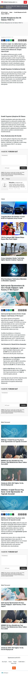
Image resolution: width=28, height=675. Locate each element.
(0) (15, 188)
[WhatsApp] (11, 40)
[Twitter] (4, 40)
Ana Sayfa (5, 12)
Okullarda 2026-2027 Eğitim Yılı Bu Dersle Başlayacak (16, 7)
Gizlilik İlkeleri (21, 661)
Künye (10, 661)
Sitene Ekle (13, 663)
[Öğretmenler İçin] (9, 2)
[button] (21, 40)
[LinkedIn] (9, 40)
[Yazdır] (19, 40)
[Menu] (25, 2)
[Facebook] (2, 40)
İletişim (15, 661)
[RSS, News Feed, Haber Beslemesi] (14, 668)
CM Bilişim (6, 672)
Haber (11, 12)
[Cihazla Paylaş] (13, 40)
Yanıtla (11, 188)
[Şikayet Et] (25, 189)
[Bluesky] (6, 40)
